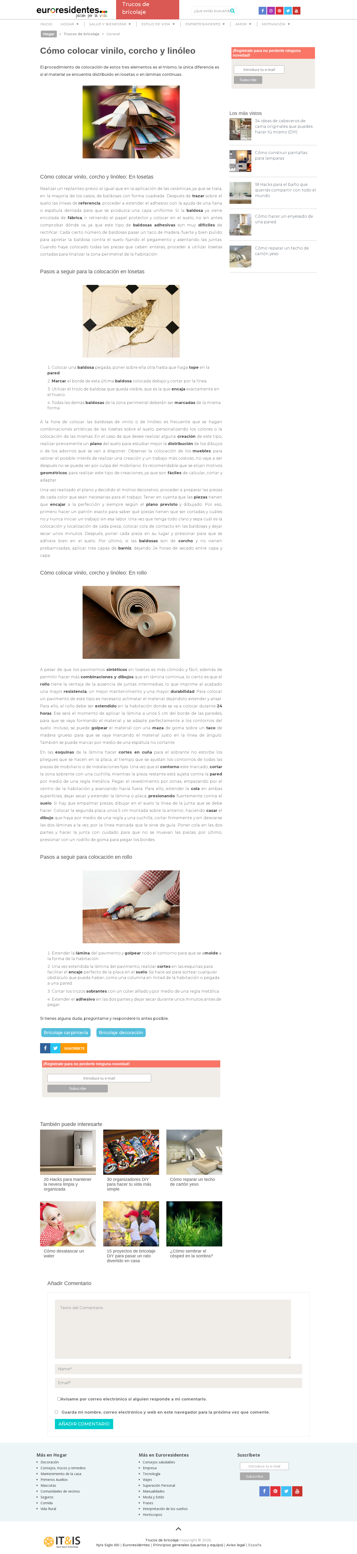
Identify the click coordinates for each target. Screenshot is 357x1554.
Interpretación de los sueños (165, 1508)
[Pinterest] (279, 11)
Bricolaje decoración (121, 1032)
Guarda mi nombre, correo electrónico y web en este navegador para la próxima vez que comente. (165, 1412)
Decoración (50, 1462)
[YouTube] (296, 11)
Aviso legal (235, 1545)
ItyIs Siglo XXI (107, 1545)
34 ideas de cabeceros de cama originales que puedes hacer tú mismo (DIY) (284, 126)
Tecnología (151, 1473)
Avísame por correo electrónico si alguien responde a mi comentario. (133, 1399)
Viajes (147, 1479)
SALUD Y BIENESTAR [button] (107, 24)
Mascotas (48, 1485)
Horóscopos (152, 1514)
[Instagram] (271, 11)
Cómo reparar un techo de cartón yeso (192, 1182)
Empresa (150, 1468)
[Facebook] (262, 11)
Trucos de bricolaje (162, 1540)
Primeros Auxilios (54, 1479)
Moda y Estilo (153, 1497)
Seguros (47, 1497)
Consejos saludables (159, 1462)
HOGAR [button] (67, 24)
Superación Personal (159, 1485)
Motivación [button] (273, 24)
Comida (47, 1503)
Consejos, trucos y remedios (63, 1468)
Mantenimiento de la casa (61, 1473)
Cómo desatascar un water (64, 1253)
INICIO (46, 24)
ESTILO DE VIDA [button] (155, 24)
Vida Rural (48, 1508)
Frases (148, 1503)
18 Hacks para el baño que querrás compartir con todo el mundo (285, 190)
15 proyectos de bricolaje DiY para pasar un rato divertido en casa (131, 1256)
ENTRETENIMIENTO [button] (202, 24)
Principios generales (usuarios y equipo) (188, 1545)
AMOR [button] (241, 24)
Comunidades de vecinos (60, 1491)
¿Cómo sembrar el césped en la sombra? (191, 1253)
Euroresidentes (136, 1545)
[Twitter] (288, 11)
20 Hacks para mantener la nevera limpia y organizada (68, 1184)
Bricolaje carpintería (66, 1032)
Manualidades (154, 1491)
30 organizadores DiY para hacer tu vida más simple (129, 1184)
